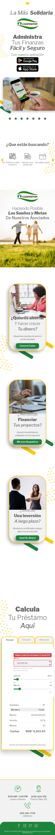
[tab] (9, 640)
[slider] (17, 679)
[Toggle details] (43, 705)
